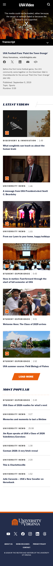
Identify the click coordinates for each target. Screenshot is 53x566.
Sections (4, 4)
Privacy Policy (39, 544)
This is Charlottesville (14, 464)
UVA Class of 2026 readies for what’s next (25, 405)
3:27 (30, 414)
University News (14, 186)
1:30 (30, 445)
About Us (8, 544)
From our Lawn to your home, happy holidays (26, 236)
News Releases (22, 544)
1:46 (30, 186)
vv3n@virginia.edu (28, 57)
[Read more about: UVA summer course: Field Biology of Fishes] (26, 344)
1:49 (40, 140)
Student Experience (16, 273)
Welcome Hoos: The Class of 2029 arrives (24, 324)
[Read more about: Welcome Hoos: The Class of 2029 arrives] (26, 302)
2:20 (30, 460)
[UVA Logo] (26, 522)
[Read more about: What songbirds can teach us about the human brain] (26, 123)
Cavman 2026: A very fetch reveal (20, 450)
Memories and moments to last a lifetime (24, 419)
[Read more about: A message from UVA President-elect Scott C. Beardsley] (26, 169)
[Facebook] (23, 535)
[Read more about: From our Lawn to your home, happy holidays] (26, 214)
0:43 (34, 273)
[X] (15, 535)
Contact (26, 547)
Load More (26, 376)
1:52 (34, 361)
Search (48, 4)
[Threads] (45, 535)
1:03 (30, 231)
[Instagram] (30, 535)
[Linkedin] (37, 535)
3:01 (34, 319)
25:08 (31, 428)
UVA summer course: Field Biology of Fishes (26, 366)
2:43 (34, 400)
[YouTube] (8, 535)
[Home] (26, 5)
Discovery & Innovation (19, 140)
